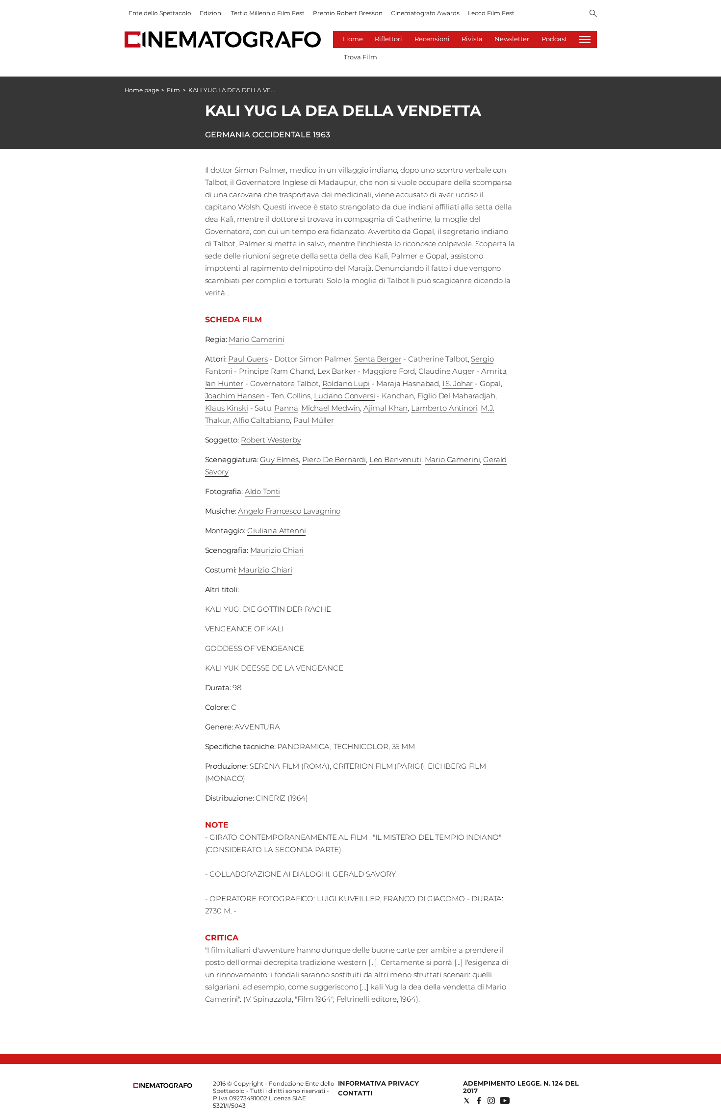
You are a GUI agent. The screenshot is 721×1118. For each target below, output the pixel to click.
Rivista (472, 39)
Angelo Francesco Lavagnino (289, 511)
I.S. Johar (457, 383)
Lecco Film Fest (491, 13)
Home (353, 39)
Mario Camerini (256, 339)
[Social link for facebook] (479, 1100)
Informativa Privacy (378, 1083)
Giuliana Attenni (276, 530)
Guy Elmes (279, 459)
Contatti (355, 1093)
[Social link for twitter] (466, 1100)
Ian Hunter (224, 383)
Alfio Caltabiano (261, 420)
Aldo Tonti (263, 491)
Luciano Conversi (344, 395)
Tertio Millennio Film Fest (268, 13)
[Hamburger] (585, 39)
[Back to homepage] (162, 1086)
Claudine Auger (446, 371)
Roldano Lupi (346, 383)
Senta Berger (377, 359)
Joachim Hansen (235, 395)
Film (173, 90)
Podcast (554, 39)
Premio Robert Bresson (348, 13)
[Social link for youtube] (505, 1100)
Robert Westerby (271, 439)
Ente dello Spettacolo (160, 13)
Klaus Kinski (226, 408)
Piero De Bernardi (334, 459)
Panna (286, 408)
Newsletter (511, 39)
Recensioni (432, 39)
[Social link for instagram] (491, 1100)
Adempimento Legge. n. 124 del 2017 (521, 1086)
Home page (142, 90)
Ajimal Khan (385, 408)
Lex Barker (336, 371)
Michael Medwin (330, 408)
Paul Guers (248, 359)
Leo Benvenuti (395, 459)
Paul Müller (313, 420)
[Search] (593, 14)
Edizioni (211, 13)
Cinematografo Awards (425, 13)
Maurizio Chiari (277, 550)
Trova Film (360, 57)
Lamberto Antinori (444, 408)
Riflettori (388, 39)
